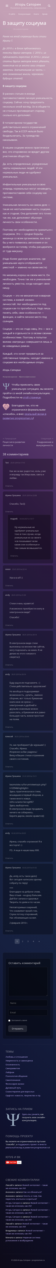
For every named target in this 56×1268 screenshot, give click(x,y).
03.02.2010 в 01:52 (29, 867)
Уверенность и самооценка (19, 1060)
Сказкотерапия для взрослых (20, 1091)
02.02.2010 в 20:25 (18, 833)
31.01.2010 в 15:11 (29, 776)
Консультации (24, 14)
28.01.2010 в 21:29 (18, 595)
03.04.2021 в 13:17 (27, 519)
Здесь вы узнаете (30, 1114)
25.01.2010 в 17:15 (17, 462)
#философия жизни (27, 377)
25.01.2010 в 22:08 (29, 495)
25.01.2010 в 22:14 (19, 569)
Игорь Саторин (28, 4)
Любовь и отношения (17, 1056)
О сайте (12, 14)
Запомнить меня (19, 1020)
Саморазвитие (13, 1068)
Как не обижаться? (32, 1192)
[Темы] (7, 5)
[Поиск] (49, 5)
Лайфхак (10, 1072)
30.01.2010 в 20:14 (29, 634)
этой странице (32, 397)
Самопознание (13, 1080)
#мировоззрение (10, 377)
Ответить (9, 486)
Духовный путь (13, 1087)
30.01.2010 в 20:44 (22, 736)
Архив (44, 14)
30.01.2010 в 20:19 (18, 674)
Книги (36, 14)
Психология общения (16, 1076)
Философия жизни (15, 1083)
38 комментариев (20, 29)
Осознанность (13, 1064)
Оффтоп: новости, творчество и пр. (23, 1095)
